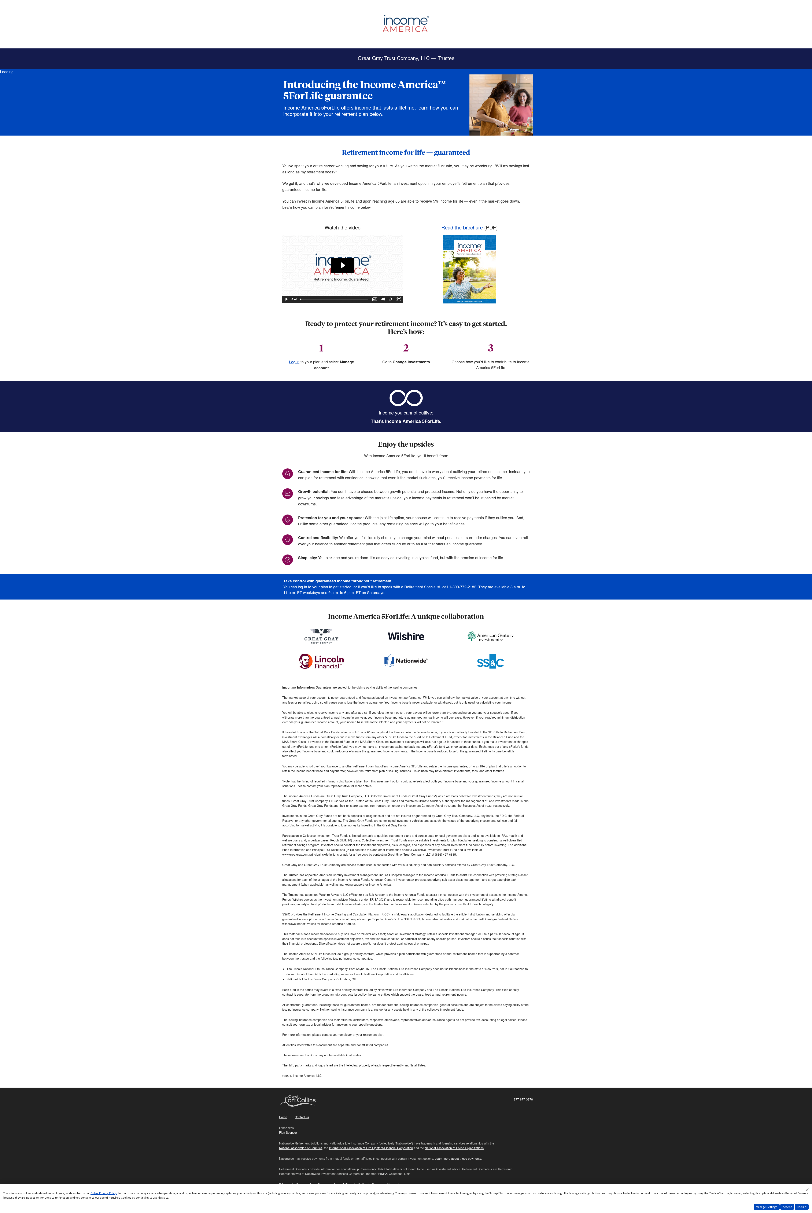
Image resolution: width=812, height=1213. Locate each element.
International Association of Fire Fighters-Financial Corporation (371, 1148)
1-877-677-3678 (522, 1099)
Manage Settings (766, 1207)
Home (283, 1117)
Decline (801, 1207)
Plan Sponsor (288, 1132)
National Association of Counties (300, 1148)
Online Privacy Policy (104, 1193)
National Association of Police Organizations (454, 1148)
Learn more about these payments (458, 1158)
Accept (787, 1207)
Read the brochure (462, 227)
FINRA (382, 1174)
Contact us (302, 1117)
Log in (294, 361)
